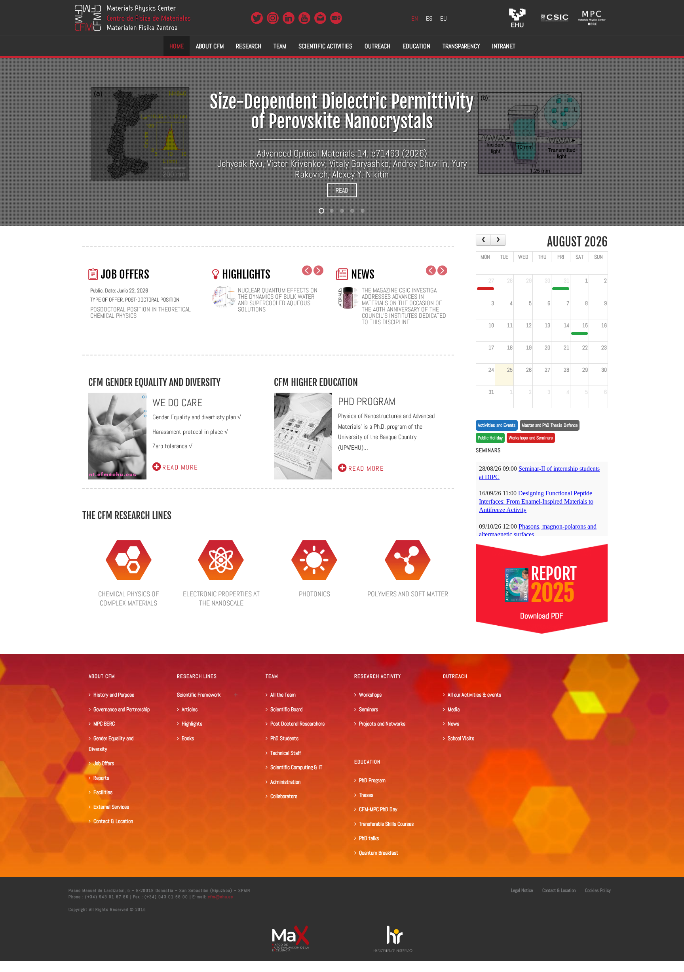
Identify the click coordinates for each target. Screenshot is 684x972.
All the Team (283, 694)
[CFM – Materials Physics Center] (132, 18)
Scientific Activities (325, 46)
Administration (285, 781)
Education (416, 46)
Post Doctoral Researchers (297, 723)
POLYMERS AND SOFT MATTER (407, 593)
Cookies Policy (598, 890)
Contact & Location (113, 821)
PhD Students (284, 738)
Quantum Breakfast (378, 852)
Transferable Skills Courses (386, 823)
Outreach (377, 46)
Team (280, 46)
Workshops (370, 694)
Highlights (192, 723)
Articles (190, 709)
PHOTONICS (314, 593)
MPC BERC (104, 723)
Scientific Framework (198, 694)
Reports (101, 777)
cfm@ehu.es (219, 896)
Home (176, 46)
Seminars (368, 709)
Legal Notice (522, 890)
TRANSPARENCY (461, 46)
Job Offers (103, 763)
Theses (366, 794)
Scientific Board (286, 709)
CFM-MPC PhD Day (378, 809)
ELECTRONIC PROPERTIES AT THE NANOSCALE (221, 598)
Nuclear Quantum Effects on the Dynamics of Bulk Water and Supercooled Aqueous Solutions (277, 300)
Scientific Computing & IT (296, 767)
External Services (111, 806)
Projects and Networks (382, 723)
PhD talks (369, 838)
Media (454, 709)
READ (342, 190)
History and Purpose (113, 694)
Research (248, 46)
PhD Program (372, 780)
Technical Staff (285, 752)
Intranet (503, 46)
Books (188, 738)
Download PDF (541, 616)
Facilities (102, 792)
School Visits (461, 738)
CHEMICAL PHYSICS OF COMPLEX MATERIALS (128, 598)
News (453, 723)
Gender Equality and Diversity (111, 743)
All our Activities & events (474, 694)
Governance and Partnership (121, 709)
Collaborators (283, 796)
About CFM (210, 46)
